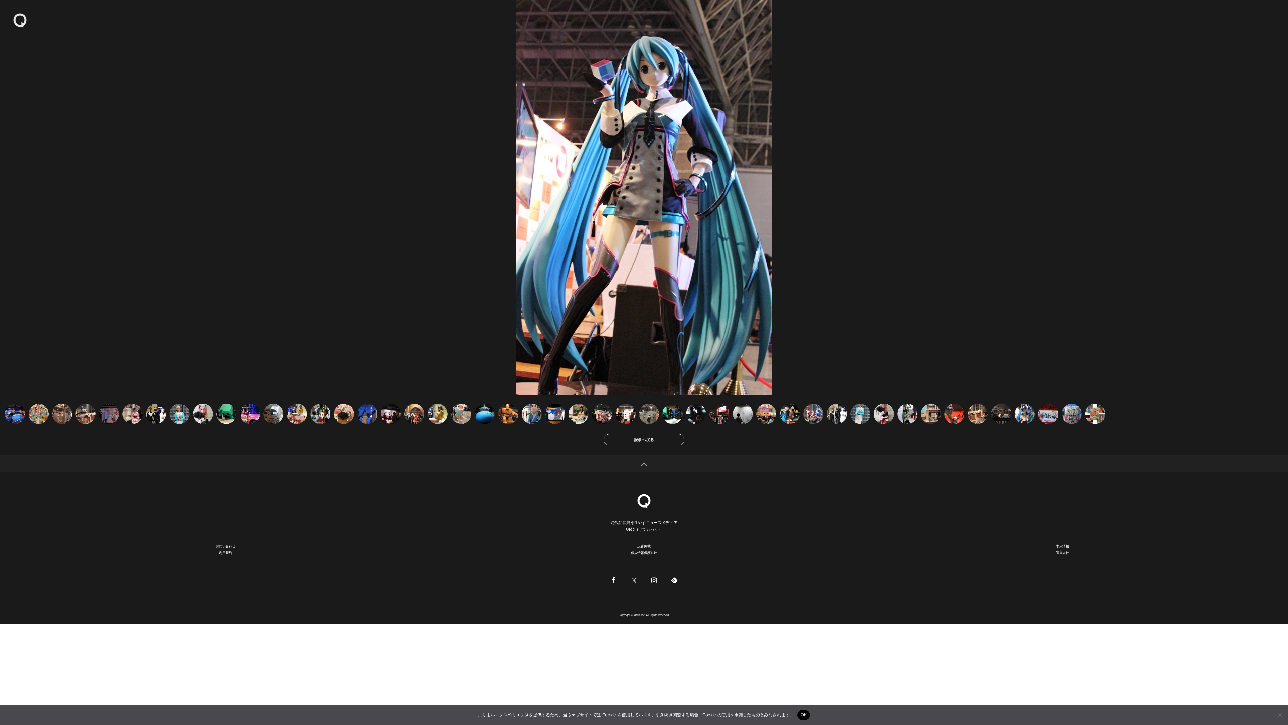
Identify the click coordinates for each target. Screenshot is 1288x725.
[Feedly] (674, 580)
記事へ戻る (644, 439)
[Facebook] (614, 580)
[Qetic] (20, 20)
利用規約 (225, 553)
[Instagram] (654, 580)
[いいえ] (1279, 715)
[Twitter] (634, 580)
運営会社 (1062, 553)
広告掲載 (643, 546)
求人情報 (1062, 546)
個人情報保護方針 (644, 553)
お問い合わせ (225, 546)
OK (804, 714)
